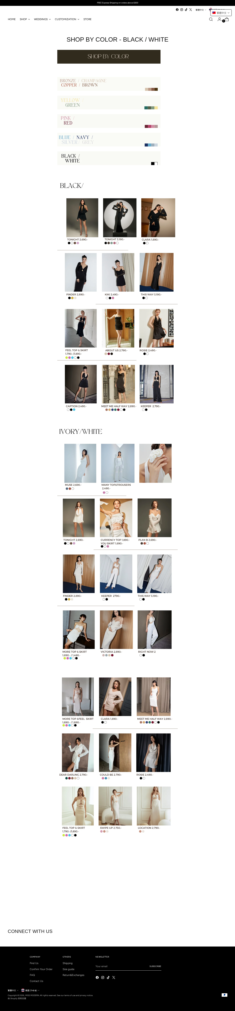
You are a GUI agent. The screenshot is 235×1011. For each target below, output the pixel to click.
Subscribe (155, 966)
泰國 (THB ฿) (31, 990)
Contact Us (36, 981)
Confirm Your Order (41, 969)
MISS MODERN (32, 995)
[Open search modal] (210, 19)
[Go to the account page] (218, 19)
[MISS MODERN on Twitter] (190, 9)
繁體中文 (200, 10)
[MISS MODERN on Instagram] (181, 9)
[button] (221, 13)
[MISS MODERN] (18, 10)
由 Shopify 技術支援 (17, 998)
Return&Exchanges (73, 975)
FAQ (32, 975)
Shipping (68, 963)
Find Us (34, 963)
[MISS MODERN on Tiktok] (186, 9)
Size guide (68, 969)
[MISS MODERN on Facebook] (177, 9)
